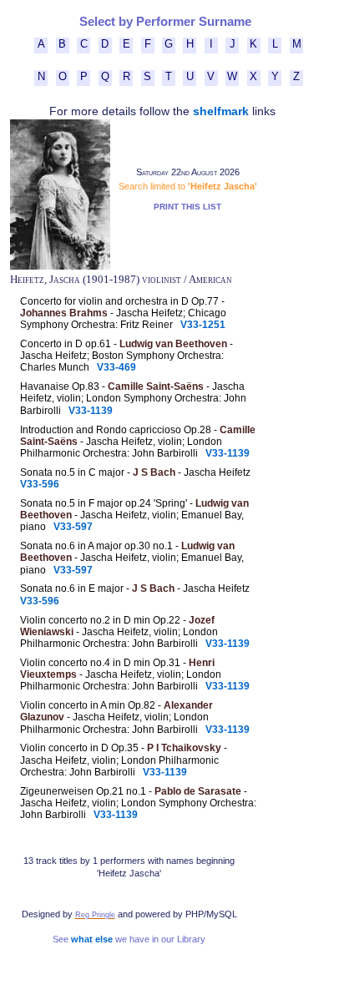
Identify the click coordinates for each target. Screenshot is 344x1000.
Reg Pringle (95, 914)
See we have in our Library (129, 939)
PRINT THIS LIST (187, 206)
